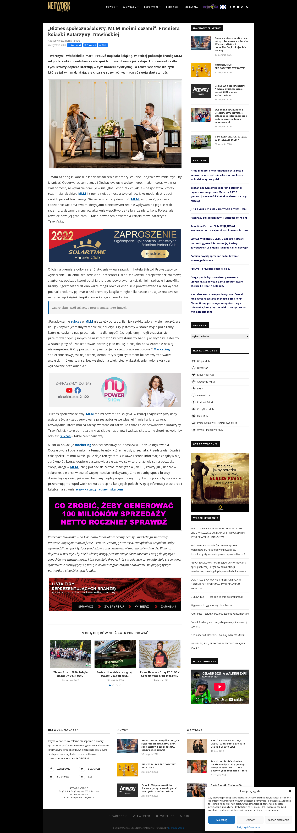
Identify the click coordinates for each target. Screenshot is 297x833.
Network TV (203, 395)
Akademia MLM (205, 381)
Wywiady (129, 6)
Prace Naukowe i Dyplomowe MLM (216, 422)
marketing (83, 445)
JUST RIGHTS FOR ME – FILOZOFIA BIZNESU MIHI (219, 209)
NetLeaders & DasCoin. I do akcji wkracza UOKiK (218, 635)
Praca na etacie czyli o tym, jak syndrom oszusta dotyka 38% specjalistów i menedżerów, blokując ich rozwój (231, 44)
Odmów (250, 819)
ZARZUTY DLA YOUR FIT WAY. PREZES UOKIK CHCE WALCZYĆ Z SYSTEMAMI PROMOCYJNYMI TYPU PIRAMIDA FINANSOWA (218, 533)
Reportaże (151, 6)
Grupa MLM (203, 361)
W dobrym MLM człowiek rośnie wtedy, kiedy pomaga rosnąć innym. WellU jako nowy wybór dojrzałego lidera (229, 766)
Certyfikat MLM (205, 409)
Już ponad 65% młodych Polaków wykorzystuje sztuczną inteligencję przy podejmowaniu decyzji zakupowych (231, 116)
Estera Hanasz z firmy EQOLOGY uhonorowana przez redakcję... (160, 674)
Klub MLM (202, 416)
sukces (76, 321)
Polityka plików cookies (248, 827)
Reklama (191, 6)
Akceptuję (221, 819)
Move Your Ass (205, 374)
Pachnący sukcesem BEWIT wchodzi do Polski (219, 217)
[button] (290, 791)
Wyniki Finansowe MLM (209, 429)
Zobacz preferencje (278, 819)
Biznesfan (202, 367)
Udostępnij (75, 45)
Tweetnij (91, 45)
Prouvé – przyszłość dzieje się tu (210, 268)
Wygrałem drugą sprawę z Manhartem (212, 605)
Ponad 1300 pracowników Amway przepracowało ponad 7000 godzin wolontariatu (230, 90)
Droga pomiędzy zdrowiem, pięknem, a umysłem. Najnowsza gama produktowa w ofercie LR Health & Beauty (217, 282)
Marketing (161, 349)
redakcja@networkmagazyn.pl (82, 797)
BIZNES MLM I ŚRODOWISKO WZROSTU (230, 66)
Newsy (110, 6)
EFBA (199, 388)
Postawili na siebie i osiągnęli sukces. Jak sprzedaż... (115, 674)
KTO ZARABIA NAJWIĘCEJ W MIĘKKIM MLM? (231, 138)
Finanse (172, 6)
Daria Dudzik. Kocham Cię (226, 785)
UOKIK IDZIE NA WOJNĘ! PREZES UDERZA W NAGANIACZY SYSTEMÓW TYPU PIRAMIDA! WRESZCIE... (216, 584)
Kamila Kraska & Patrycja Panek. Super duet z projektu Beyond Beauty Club (228, 743)
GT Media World (176, 827)
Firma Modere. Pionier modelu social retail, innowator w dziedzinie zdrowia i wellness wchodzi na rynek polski (217, 175)
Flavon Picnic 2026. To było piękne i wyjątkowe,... (70, 674)
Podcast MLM (204, 402)
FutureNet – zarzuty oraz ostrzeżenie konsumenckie (220, 613)
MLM (82, 193)
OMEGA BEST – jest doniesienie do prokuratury (217, 596)
